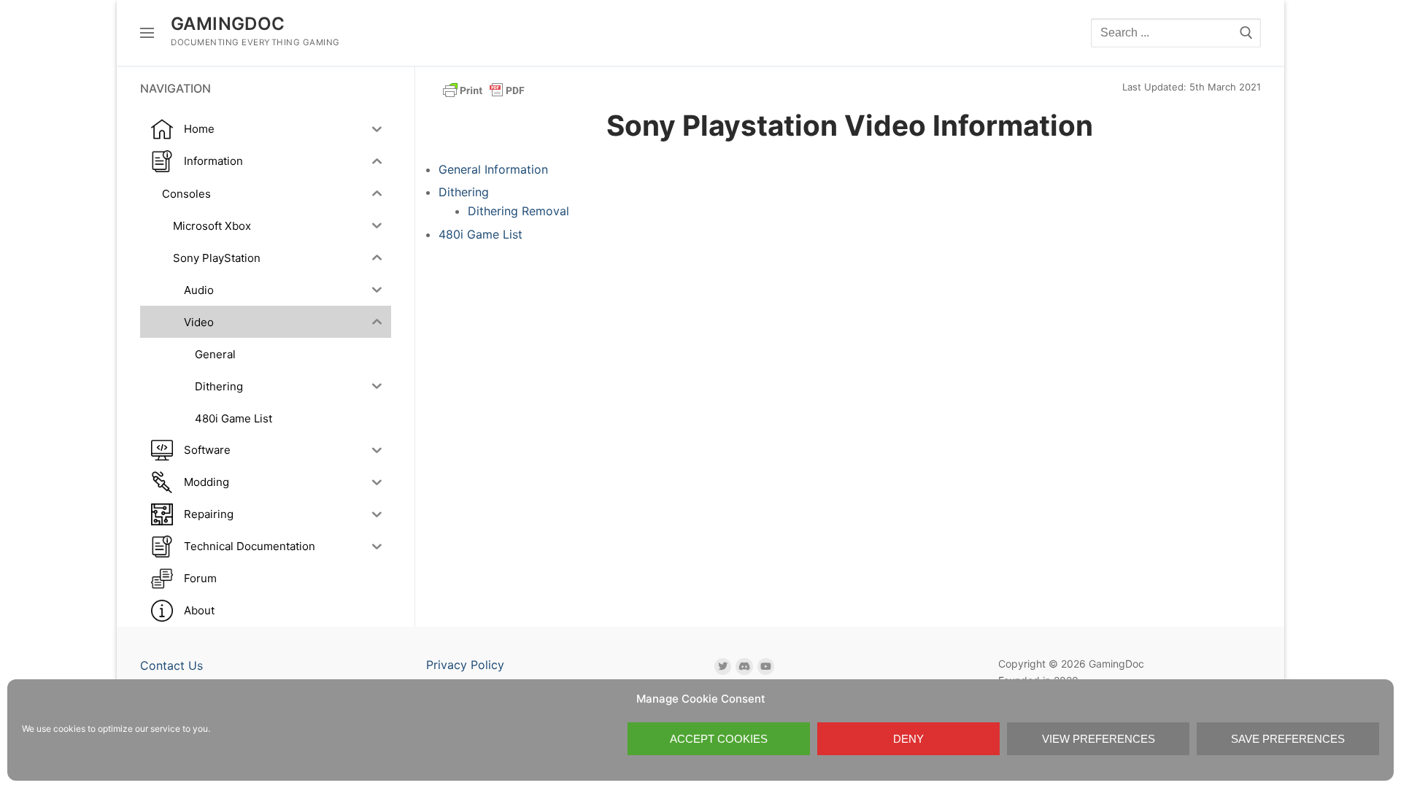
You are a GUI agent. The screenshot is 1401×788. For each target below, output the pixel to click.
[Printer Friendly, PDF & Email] (484, 89)
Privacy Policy (465, 664)
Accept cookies (719, 739)
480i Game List (480, 234)
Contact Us (171, 665)
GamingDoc (228, 23)
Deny (908, 739)
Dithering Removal (518, 211)
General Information (493, 169)
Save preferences (1288, 739)
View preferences (1098, 739)
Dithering (464, 192)
